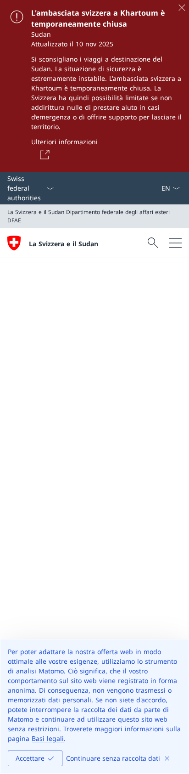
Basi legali (48, 738)
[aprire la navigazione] (175, 243)
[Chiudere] (181, 7)
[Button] (43, 154)
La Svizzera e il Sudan (63, 243)
